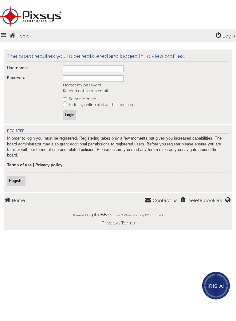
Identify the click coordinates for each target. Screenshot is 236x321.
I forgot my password (82, 85)
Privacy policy (48, 165)
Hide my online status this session (100, 104)
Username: (17, 67)
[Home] (118, 6)
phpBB (99, 214)
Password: (17, 77)
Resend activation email (85, 91)
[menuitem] (225, 36)
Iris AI (216, 286)
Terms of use (19, 165)
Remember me (82, 99)
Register (16, 180)
